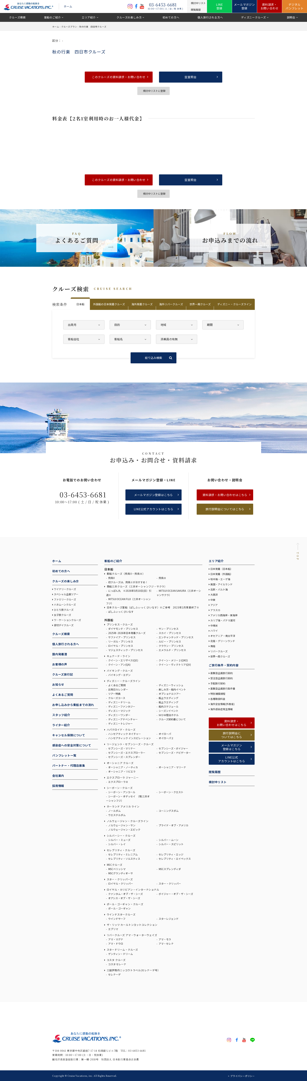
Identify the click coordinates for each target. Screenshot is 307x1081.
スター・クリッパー (169, 883)
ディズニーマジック (119, 710)
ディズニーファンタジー (121, 706)
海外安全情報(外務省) (222, 704)
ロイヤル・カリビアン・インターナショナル (132, 889)
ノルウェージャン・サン (121, 825)
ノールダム (114, 810)
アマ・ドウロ (115, 943)
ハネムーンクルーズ (65, 604)
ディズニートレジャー (120, 723)
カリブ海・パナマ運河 (222, 620)
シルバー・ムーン (168, 840)
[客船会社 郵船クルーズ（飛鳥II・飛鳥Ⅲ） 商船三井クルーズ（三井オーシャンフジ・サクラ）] (83, 339)
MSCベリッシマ (117, 869)
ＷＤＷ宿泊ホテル (168, 715)
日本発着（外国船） (221, 574)
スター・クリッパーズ (119, 879)
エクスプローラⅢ (118, 782)
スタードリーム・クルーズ (122, 949)
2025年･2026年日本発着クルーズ (127, 633)
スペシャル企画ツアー (66, 594)
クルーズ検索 (17, 17)
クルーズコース (116, 698)
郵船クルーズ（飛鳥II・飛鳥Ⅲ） (125, 573)
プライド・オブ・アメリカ (173, 825)
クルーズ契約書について (172, 719)
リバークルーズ (219, 651)
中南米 (214, 625)
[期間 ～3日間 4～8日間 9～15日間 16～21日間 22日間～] (223, 324)
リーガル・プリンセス (120, 641)
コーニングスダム (168, 810)
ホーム (68, 6)
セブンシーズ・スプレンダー (124, 757)
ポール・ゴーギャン (119, 908)
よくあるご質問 (62, 694)
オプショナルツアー (169, 693)
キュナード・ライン (118, 656)
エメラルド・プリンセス (172, 650)
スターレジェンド (168, 918)
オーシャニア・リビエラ (122, 771)
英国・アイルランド (221, 584)
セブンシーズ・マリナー (121, 748)
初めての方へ (171, 17)
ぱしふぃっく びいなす (121, 611)
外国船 (108, 620)
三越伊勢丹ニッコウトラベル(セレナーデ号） (133, 970)
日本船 (80, 304)
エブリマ (113, 929)
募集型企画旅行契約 (221, 673)
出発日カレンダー (118, 689)
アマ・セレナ (166, 943)
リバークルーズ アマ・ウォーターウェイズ (131, 935)
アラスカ (215, 610)
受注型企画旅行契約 (221, 678)
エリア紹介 (89, 17)
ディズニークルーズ (253, 17)
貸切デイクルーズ (64, 625)
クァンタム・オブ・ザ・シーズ (125, 894)
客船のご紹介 (52, 17)
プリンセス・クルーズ (119, 624)
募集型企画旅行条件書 (222, 688)
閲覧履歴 (215, 772)
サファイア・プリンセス (122, 637)
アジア (214, 605)
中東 (212, 600)
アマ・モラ (164, 939)
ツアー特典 (114, 693)
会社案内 (58, 775)
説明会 (291, 17)
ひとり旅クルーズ (64, 609)
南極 (212, 646)
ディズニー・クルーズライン (234, 304)
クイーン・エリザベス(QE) (123, 660)
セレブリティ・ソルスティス (124, 858)
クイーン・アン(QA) (119, 664)
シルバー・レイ (117, 844)
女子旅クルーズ (62, 615)
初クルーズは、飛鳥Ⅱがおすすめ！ (128, 582)
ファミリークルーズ (65, 599)
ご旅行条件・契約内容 (224, 665)
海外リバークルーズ (171, 304)
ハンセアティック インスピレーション (129, 738)
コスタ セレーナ (117, 964)
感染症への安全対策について (71, 745)
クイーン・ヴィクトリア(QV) (174, 664)
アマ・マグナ (115, 939)
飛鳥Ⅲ (162, 578)
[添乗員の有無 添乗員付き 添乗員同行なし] (176, 339)
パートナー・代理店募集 (68, 765)
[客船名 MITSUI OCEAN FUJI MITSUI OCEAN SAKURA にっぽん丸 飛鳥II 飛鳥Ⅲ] (130, 339)
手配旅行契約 (217, 683)
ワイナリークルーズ (65, 589)
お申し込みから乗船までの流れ (73, 705)
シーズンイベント (168, 710)
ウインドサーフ (116, 918)
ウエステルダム (117, 815)
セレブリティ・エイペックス (174, 858)
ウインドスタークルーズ (120, 914)
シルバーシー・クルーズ (120, 835)
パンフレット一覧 (64, 755)
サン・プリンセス (168, 628)
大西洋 (214, 594)
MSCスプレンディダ (169, 869)
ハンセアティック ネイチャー (124, 734)
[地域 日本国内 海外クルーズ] (176, 324)
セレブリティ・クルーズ (120, 850)
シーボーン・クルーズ (119, 788)
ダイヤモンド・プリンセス (123, 628)
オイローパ (164, 734)
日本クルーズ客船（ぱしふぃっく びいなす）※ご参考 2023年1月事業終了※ (152, 607)
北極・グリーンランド (222, 641)
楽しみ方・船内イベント (172, 689)
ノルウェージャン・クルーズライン (127, 821)
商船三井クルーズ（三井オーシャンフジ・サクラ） (136, 586)
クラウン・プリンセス (171, 645)
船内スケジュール (168, 706)
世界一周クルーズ (200, 304)
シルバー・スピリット (171, 844)
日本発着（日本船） (221, 569)
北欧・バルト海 (219, 589)
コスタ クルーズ (116, 960)
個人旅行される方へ (210, 17)
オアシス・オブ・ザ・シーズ (124, 898)
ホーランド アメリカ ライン (122, 806)
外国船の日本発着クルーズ (109, 304)
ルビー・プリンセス (169, 641)
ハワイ (214, 630)
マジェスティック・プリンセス (125, 650)
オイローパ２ (166, 738)
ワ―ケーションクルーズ (67, 620)
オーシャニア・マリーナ (172, 767)
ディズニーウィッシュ (170, 685)
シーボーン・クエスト (170, 792)
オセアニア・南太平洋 (222, 636)
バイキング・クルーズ (119, 670)
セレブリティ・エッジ (170, 854)
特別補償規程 (217, 693)
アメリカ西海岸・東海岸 (224, 615)
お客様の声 (59, 664)
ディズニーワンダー (119, 715)
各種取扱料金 (217, 699)
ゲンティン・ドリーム (120, 954)
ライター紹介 (61, 725)
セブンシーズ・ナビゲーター (174, 752)
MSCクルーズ (114, 864)
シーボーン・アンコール (121, 792)
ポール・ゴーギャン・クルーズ (124, 904)
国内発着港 (59, 654)
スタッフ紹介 (61, 715)
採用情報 (58, 786)
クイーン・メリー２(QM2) (173, 660)
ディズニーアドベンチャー (123, 719)
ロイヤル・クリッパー (120, 883)
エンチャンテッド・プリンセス (175, 637)
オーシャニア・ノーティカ (123, 767)
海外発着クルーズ (142, 304)
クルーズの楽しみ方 (129, 17)
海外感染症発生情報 (221, 709)
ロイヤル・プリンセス (120, 645)
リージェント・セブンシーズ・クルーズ (130, 744)
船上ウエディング (168, 698)
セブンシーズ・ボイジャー (173, 748)
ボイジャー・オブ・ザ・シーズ (175, 894)
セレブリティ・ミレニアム (123, 854)
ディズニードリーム (119, 702)
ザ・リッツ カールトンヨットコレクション (131, 924)
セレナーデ (114, 974)
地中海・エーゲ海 (220, 579)
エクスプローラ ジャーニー (122, 777)
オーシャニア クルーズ (119, 763)
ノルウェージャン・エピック (124, 829)
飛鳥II (111, 578)
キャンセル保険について (68, 735)
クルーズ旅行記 (62, 674)
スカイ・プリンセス (169, 633)
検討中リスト (218, 782)
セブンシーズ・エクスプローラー (126, 752)
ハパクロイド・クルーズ (120, 729)
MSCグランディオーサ (120, 873)
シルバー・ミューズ (119, 840)
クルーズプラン (69, 26)
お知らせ (58, 684)
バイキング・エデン (119, 675)
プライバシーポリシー (242, 1076)
